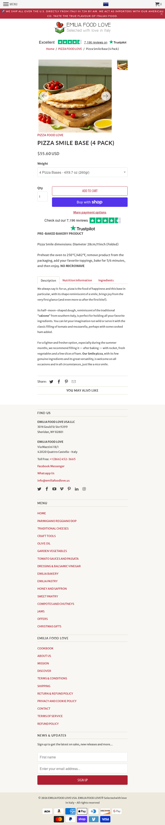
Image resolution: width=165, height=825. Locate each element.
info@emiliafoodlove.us (53, 480)
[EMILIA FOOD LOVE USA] (82, 31)
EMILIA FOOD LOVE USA (62, 798)
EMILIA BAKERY (47, 574)
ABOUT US (44, 656)
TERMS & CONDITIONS (52, 678)
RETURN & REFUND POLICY (55, 693)
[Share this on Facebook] (58, 381)
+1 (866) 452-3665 (63, 459)
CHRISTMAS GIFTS (49, 626)
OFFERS (42, 619)
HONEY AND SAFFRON (52, 589)
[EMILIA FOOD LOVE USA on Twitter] (39, 488)
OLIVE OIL (43, 543)
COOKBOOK (45, 648)
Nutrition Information (77, 280)
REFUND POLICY (48, 724)
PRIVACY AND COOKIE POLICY (56, 701)
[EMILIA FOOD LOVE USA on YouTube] (54, 488)
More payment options (89, 212)
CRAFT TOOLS (46, 536)
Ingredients (106, 280)
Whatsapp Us (45, 473)
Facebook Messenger (50, 466)
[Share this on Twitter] (50, 381)
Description (48, 280)
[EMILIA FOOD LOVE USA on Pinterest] (69, 488)
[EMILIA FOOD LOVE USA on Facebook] (47, 488)
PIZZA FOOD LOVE (70, 49)
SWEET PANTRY (47, 596)
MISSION (43, 663)
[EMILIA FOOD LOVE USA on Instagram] (84, 488)
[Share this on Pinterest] (65, 381)
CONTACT (43, 708)
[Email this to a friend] (73, 381)
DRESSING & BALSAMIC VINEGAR (59, 566)
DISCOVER (44, 671)
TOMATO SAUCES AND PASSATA (58, 559)
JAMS (40, 611)
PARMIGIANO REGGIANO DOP (56, 521)
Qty (40, 188)
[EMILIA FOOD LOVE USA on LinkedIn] (77, 488)
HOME (41, 513)
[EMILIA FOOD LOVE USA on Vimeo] (62, 488)
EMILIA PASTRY (47, 581)
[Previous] (44, 96)
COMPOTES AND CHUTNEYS (55, 604)
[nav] (10, 4)
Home (50, 49)
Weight (42, 164)
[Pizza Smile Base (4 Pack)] (75, 96)
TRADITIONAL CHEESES (53, 528)
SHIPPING (43, 686)
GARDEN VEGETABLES (52, 551)
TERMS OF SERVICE (50, 716)
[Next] (106, 96)
